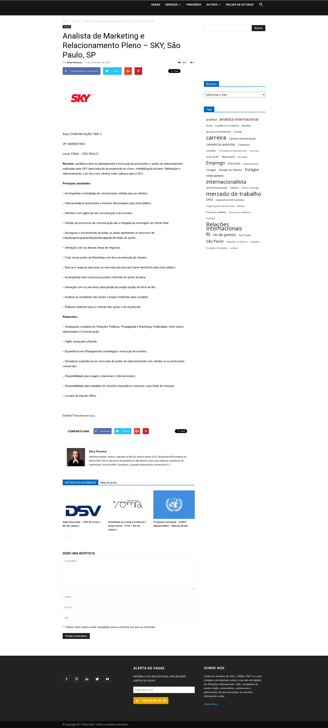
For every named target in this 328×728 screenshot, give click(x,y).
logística (234, 187)
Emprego (215, 163)
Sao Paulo (245, 235)
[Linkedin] (87, 679)
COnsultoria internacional (233, 150)
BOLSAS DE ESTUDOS (240, 4)
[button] (260, 4)
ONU (209, 200)
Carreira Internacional (242, 138)
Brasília (246, 125)
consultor (211, 150)
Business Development (218, 131)
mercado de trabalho (233, 194)
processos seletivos (239, 212)
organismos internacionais (229, 200)
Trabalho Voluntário (217, 248)
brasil (209, 125)
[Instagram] (76, 679)
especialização (251, 163)
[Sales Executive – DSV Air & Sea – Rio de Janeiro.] (83, 504)
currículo (254, 150)
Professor (210, 218)
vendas (234, 248)
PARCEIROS (193, 4)
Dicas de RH (212, 156)
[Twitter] (97, 679)
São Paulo (215, 241)
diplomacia (228, 156)
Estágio (252, 170)
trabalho (254, 241)
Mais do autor (109, 482)
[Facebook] (66, 679)
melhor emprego (250, 188)
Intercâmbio (214, 176)
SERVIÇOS (171, 4)
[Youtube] (107, 679)
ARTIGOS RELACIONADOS (80, 482)
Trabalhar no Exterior (237, 241)
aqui (92, 415)
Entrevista (234, 163)
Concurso (244, 144)
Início (65, 21)
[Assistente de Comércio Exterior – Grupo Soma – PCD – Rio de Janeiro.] (128, 504)
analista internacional (238, 119)
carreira (216, 138)
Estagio (211, 170)
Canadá (237, 131)
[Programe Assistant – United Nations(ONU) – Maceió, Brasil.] (174, 504)
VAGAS (155, 4)
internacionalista (226, 182)
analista (211, 120)
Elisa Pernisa (74, 62)
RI (208, 234)
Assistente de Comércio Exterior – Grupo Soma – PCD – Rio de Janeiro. (127, 526)
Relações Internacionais (224, 226)
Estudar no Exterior (230, 170)
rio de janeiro (224, 235)
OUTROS (212, 4)
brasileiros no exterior (227, 125)
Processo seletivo (216, 212)
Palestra (241, 206)
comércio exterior (220, 144)
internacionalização (216, 187)
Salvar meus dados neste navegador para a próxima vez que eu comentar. (111, 626)
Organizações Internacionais (220, 206)
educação (242, 157)
